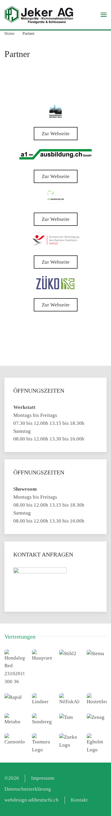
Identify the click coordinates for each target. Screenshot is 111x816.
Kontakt (79, 800)
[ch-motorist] (56, 197)
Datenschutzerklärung (27, 789)
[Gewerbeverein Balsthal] (55, 111)
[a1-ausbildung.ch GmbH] (55, 154)
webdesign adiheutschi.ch (31, 800)
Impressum (42, 778)
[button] (104, 15)
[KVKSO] (55, 240)
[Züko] (55, 282)
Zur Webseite (56, 133)
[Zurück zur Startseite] (38, 15)
